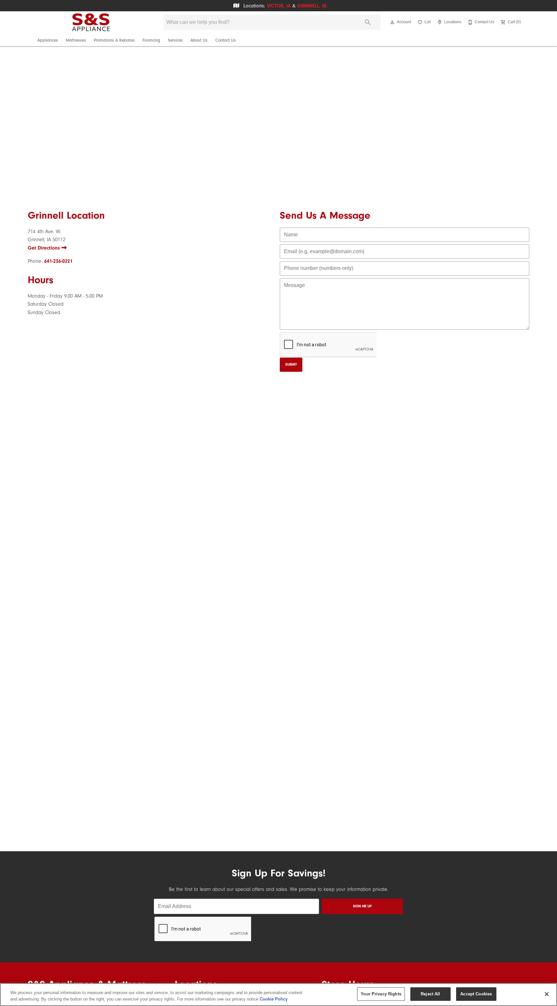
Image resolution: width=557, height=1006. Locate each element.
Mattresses (76, 40)
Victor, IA (279, 6)
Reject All (430, 993)
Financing (151, 40)
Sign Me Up (362, 906)
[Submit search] (367, 22)
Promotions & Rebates (114, 40)
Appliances (47, 40)
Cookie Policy (274, 999)
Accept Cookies (476, 993)
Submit (291, 364)
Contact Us (225, 40)
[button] (392, 22)
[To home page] (91, 22)
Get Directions (45, 248)
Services (175, 40)
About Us (199, 40)
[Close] (547, 994)
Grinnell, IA (312, 6)
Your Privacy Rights (381, 993)
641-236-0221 (58, 261)
